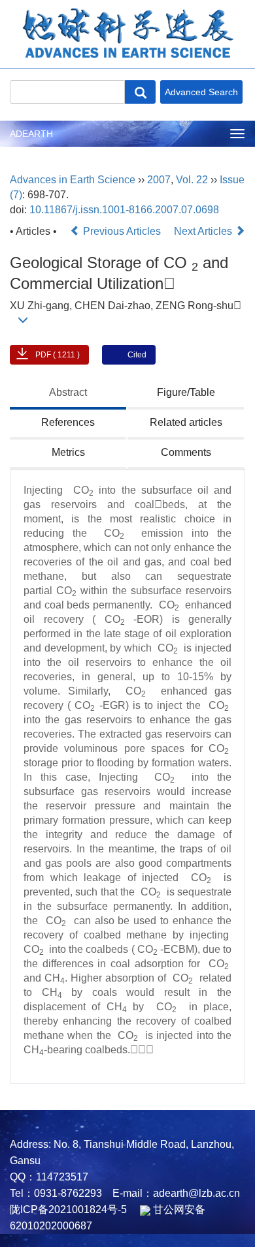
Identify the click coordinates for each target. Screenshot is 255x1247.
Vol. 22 (192, 179)
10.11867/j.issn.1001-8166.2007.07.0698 (124, 209)
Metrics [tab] (68, 452)
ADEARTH (31, 133)
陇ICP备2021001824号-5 (68, 1209)
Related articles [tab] (186, 422)
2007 (159, 179)
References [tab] (68, 422)
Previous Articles (121, 231)
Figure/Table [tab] (186, 392)
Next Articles (204, 231)
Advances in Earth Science (72, 179)
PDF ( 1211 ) (57, 354)
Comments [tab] (186, 452)
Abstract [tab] (68, 392)
